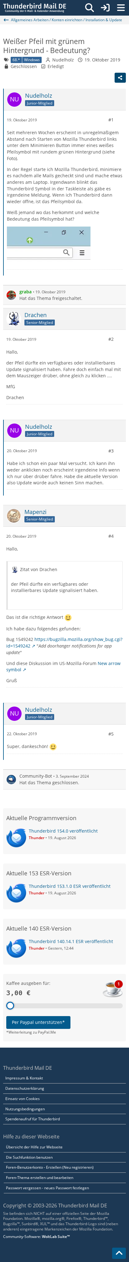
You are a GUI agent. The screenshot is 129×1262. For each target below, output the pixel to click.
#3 (111, 451)
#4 (111, 536)
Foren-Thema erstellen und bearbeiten (39, 1177)
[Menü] (121, 8)
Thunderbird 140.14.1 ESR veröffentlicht (71, 941)
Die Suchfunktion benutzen (29, 1157)
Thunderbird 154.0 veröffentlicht (63, 831)
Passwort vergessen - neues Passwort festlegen (47, 1188)
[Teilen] (120, 78)
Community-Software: (36, 1236)
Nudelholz (63, 60)
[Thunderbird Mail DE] (34, 8)
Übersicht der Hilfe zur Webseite (34, 1147)
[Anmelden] (105, 8)
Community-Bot (35, 776)
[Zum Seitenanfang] (119, 1253)
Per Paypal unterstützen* (38, 1022)
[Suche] (89, 8)
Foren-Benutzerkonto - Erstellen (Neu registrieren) (50, 1167)
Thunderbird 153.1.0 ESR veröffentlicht (70, 886)
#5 (111, 734)
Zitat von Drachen (38, 569)
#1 (111, 120)
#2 (111, 339)
